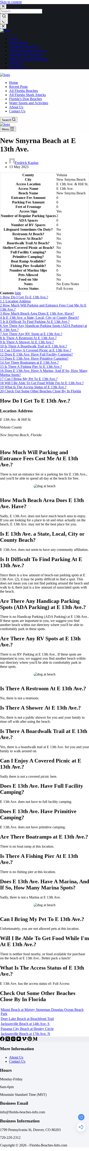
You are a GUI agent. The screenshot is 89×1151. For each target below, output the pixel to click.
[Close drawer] (3, 26)
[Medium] (35, 1040)
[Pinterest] (30, 1040)
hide (18, 293)
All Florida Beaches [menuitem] (23, 47)
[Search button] (4, 19)
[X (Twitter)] (8, 1040)
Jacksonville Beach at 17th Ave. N (25, 1034)
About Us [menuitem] (16, 63)
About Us (16, 1057)
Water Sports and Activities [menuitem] (28, 59)
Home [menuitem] (13, 38)
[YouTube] (19, 1040)
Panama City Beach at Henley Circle (27, 1029)
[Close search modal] (3, 6)
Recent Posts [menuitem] (18, 43)
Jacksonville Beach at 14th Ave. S (25, 1024)
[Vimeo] (24, 1040)
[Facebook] (2, 1040)
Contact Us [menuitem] (17, 67)
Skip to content (11, 2)
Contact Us (17, 1061)
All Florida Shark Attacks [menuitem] (27, 51)
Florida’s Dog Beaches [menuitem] (25, 55)
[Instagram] (13, 1040)
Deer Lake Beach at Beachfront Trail (27, 1019)
